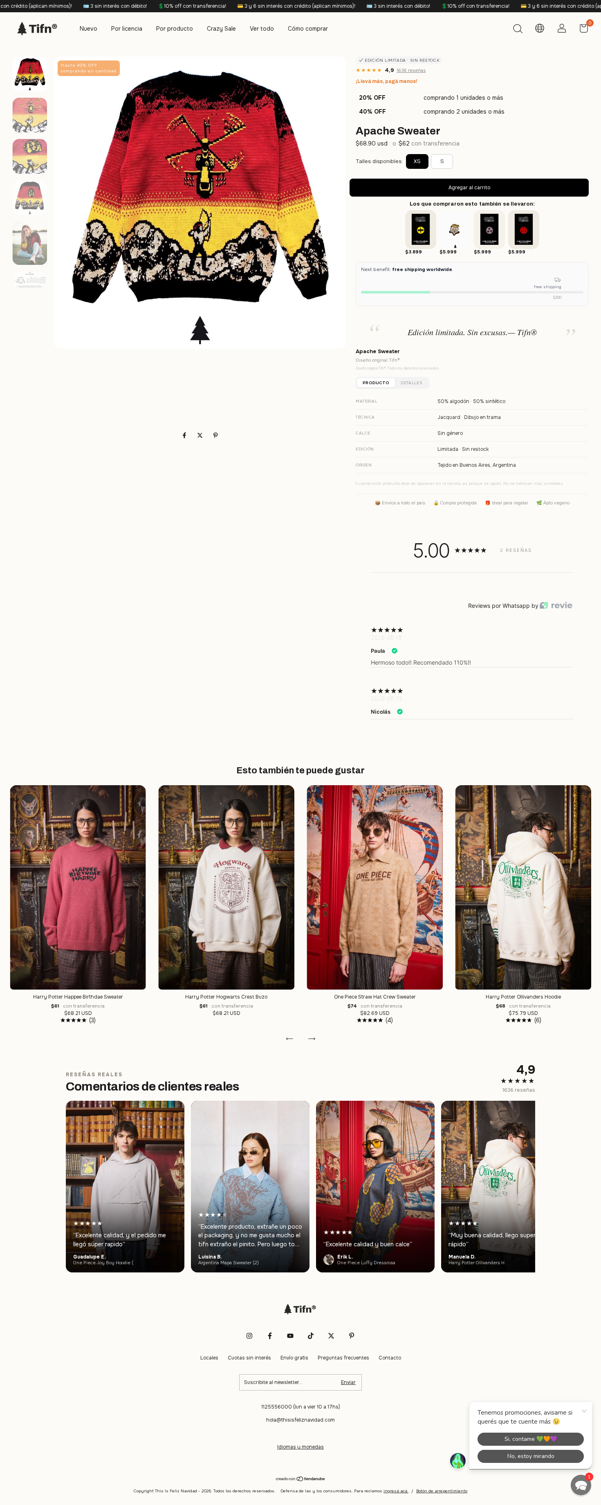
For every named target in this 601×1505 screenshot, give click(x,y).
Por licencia (126, 28)
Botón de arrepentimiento (441, 1491)
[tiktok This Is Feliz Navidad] (310, 1336)
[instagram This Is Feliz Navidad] (249, 1336)
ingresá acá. (395, 1491)
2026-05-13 (386, 698)
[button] (581, 1485)
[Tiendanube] (300, 1479)
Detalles (411, 382)
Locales (209, 1358)
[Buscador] (518, 29)
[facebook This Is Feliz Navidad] (270, 1336)
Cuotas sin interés (249, 1358)
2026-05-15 (386, 637)
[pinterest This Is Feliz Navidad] (351, 1336)
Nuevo (88, 28)
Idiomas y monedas (300, 1447)
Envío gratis (294, 1358)
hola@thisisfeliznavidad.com (300, 1420)
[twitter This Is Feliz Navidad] (331, 1336)
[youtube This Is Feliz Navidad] (290, 1336)
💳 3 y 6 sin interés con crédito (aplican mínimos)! (193, 6)
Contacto (390, 1358)
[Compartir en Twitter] (200, 435)
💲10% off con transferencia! (89, 6)
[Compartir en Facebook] (185, 435)
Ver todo (262, 28)
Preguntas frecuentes (343, 1358)
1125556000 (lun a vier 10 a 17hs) (300, 1407)
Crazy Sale (221, 28)
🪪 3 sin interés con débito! (295, 6)
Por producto (174, 28)
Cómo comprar (308, 28)
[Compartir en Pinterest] (215, 435)
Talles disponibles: (379, 161)
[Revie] (556, 606)
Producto (376, 382)
